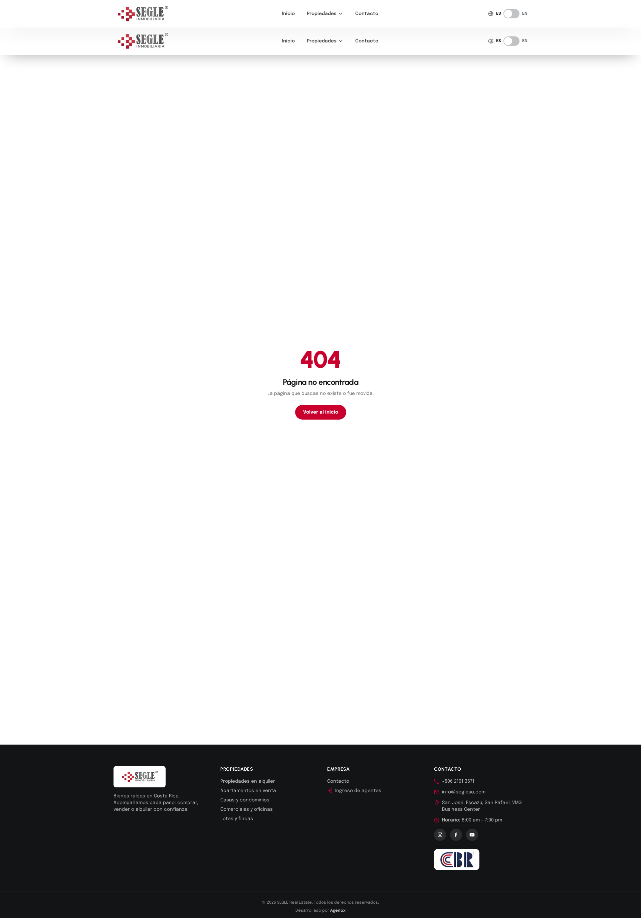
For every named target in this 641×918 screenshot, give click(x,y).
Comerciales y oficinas (246, 809)
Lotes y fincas (236, 818)
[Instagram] (440, 835)
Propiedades (322, 13)
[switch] (511, 13)
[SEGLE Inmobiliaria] (143, 13)
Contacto (366, 13)
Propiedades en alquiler (247, 781)
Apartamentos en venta (248, 790)
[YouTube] (472, 835)
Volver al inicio (320, 412)
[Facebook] (456, 835)
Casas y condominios (244, 800)
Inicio (288, 13)
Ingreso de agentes (358, 790)
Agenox (338, 911)
